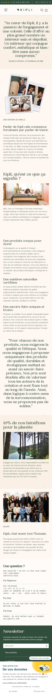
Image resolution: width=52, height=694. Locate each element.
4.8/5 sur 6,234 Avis (20, 2)
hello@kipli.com (11, 619)
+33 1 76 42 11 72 (43, 2)
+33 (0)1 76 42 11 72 (14, 588)
